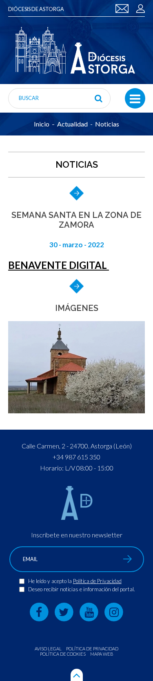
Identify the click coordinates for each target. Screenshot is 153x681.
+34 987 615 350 (76, 457)
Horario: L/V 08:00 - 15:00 (76, 468)
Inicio (41, 124)
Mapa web (101, 654)
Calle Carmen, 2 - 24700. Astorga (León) (77, 446)
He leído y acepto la (50, 581)
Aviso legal (48, 648)
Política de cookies (63, 654)
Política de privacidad (92, 648)
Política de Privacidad (97, 581)
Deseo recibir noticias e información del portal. (81, 589)
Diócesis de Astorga (36, 9)
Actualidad (72, 124)
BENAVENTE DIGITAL (58, 265)
